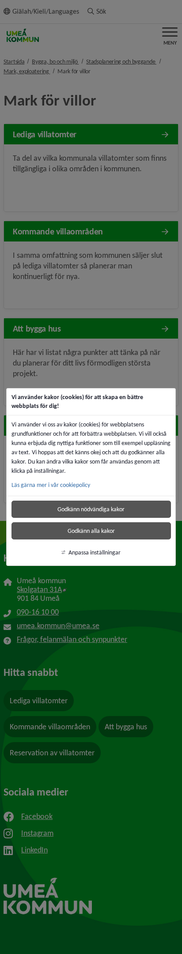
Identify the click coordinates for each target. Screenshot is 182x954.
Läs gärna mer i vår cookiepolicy (50, 485)
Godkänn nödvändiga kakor (91, 509)
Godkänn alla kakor (91, 531)
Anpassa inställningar (94, 552)
